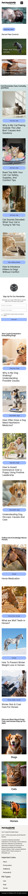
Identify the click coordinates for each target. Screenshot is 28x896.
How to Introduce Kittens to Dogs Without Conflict (11, 269)
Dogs (17, 368)
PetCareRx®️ (7, 872)
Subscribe (14, 319)
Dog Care (12, 368)
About (5, 861)
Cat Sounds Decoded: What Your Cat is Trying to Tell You (13, 222)
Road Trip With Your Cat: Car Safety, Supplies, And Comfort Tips (12, 176)
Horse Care (11, 616)
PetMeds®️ (6, 869)
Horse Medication (11, 578)
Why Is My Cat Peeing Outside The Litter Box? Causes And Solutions (13, 129)
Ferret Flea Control (10, 34)
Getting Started (15, 262)
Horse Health (11, 700)
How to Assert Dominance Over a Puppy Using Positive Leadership (13, 471)
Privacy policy (7, 865)
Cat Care (12, 121)
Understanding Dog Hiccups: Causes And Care (13, 517)
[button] (21, 3)
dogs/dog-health (9, 29)
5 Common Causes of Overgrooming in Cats (13, 71)
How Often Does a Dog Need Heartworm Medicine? (14, 423)
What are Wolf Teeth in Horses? (13, 621)
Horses (14, 574)
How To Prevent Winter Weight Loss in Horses (13, 663)
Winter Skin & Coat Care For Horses (11, 705)
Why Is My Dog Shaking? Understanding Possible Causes (11, 377)
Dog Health (12, 415)
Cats (17, 121)
